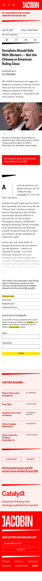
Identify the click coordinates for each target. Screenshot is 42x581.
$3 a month (30, 288)
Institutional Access (9, 307)
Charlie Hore (31, 404)
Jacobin (26, 13)
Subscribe (11, 459)
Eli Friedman (9, 74)
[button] (4, 5)
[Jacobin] (30, 5)
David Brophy (31, 424)
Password (7, 343)
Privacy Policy (21, 566)
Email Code (6, 300)
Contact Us (33, 561)
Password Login (8, 296)
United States (32, 30)
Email (4, 333)
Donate (31, 459)
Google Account (8, 304)
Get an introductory (12, 13)
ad (34, 233)
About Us (19, 561)
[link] (13, 5)
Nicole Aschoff (32, 435)
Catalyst (6, 561)
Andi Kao (29, 414)
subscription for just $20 (14, 16)
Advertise (6, 566)
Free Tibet (7, 404)
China (23, 30)
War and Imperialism (10, 35)
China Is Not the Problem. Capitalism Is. (9, 437)
